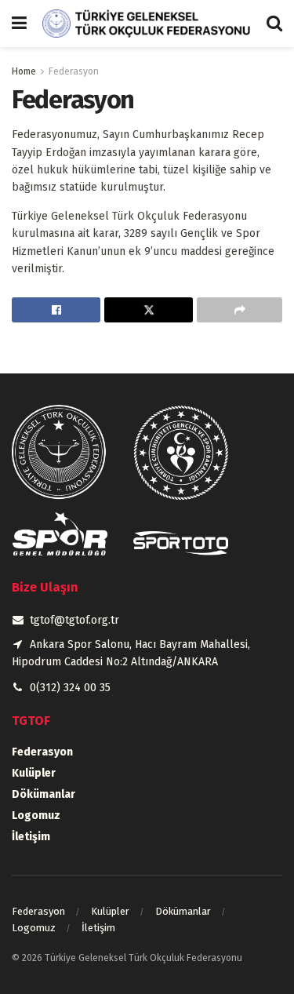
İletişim (31, 836)
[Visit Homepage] (146, 23)
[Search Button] (274, 23)
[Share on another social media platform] (239, 309)
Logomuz (36, 815)
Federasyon (74, 71)
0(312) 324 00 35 (70, 687)
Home (24, 71)
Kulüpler (34, 773)
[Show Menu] (19, 23)
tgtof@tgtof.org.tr (74, 620)
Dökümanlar (43, 794)
